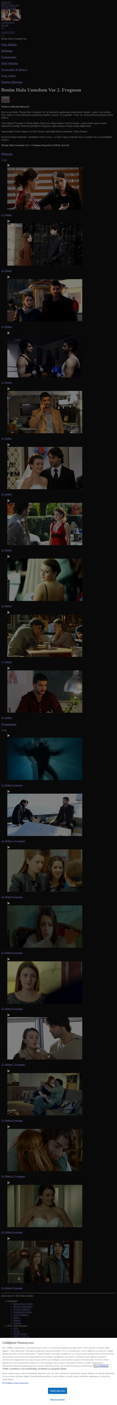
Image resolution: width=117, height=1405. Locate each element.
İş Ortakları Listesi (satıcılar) (15, 1383)
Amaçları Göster (57, 1399)
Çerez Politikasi (101, 1366)
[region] (58, 1371)
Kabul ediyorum (57, 1391)
